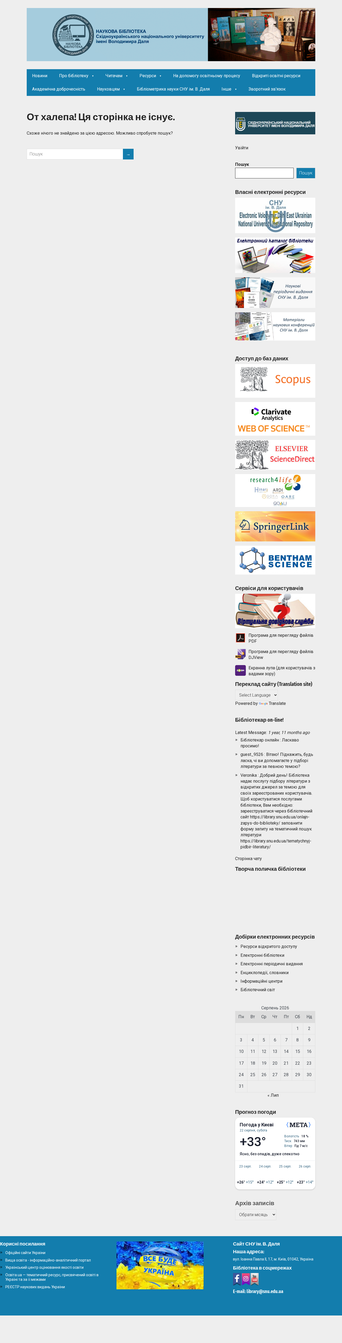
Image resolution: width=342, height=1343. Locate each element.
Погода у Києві (257, 1124)
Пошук (242, 164)
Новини (39, 75)
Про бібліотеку (73, 75)
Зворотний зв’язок (267, 89)
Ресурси (147, 75)
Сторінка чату (248, 858)
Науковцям (108, 89)
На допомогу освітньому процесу (206, 75)
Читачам (114, 75)
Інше (226, 89)
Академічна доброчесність (58, 89)
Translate (277, 703)
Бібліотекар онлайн (259, 740)
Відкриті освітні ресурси (276, 75)
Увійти (241, 147)
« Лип (273, 1095)
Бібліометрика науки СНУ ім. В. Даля (173, 89)
